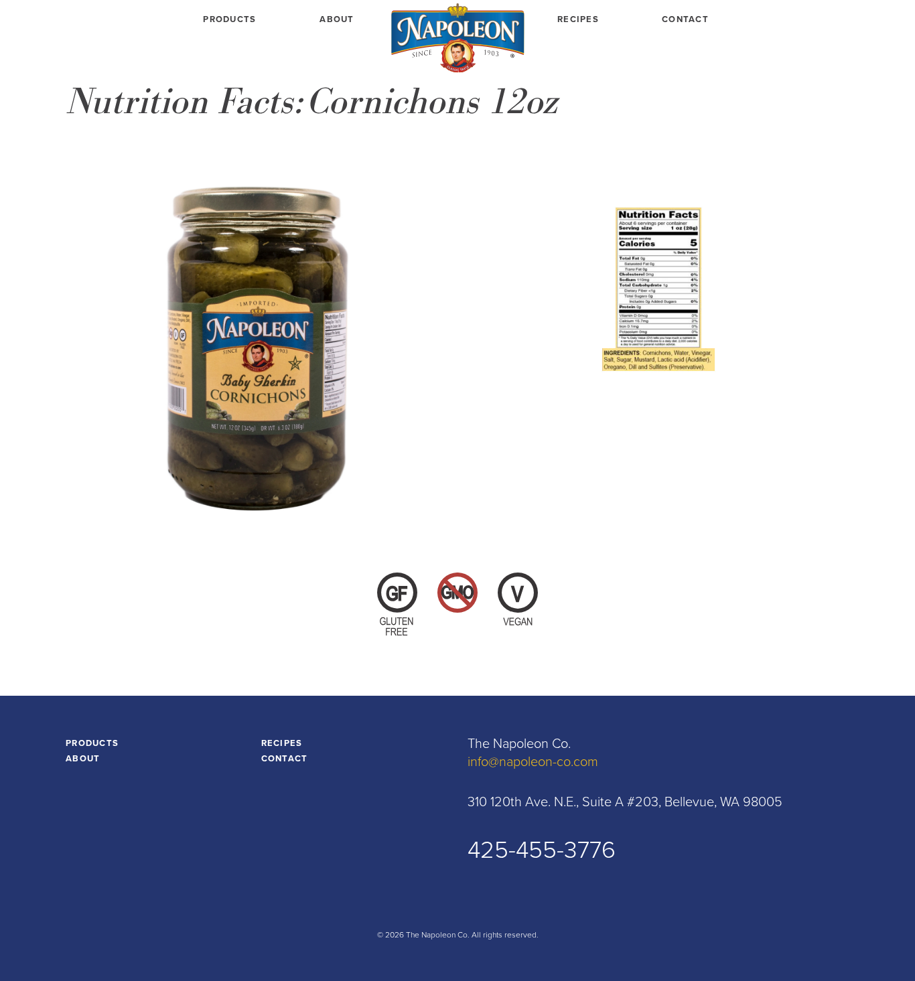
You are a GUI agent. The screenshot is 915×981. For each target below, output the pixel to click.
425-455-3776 (542, 850)
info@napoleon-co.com (533, 762)
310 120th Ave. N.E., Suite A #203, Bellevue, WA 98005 (625, 802)
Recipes (578, 19)
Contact (685, 19)
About (337, 19)
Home (457, 40)
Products (229, 19)
